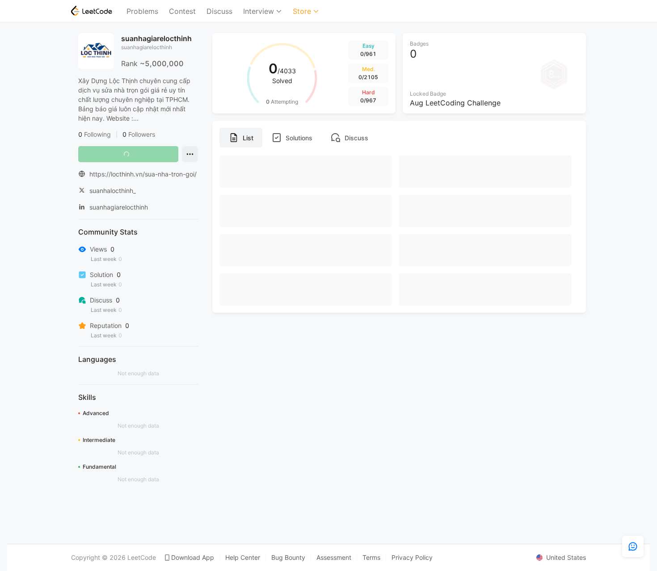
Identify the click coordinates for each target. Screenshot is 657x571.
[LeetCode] (91, 11)
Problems (142, 11)
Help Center (242, 557)
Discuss (219, 11)
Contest (182, 11)
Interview (258, 11)
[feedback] (633, 546)
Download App (192, 557)
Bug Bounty (288, 557)
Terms (371, 557)
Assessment (333, 557)
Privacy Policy (412, 557)
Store (302, 11)
